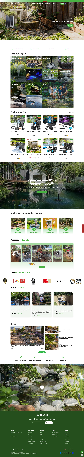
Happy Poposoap (43, 441)
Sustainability (30, 438)
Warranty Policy (67, 439)
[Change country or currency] (66, 3)
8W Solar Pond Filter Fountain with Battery (18, 131)
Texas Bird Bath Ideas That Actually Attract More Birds (65, 346)
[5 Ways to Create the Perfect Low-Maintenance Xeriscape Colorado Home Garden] (27, 335)
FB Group (41, 436)
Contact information (34, 453)
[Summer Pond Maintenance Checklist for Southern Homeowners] (51, 338)
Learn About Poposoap (42, 191)
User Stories (30, 436)
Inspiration (42, 439)
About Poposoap (40, 3)
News (41, 434)
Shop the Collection (68, 25)
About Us (29, 434)
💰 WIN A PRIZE (82, 229)
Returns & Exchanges (68, 445)
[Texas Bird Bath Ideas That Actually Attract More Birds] (51, 346)
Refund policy (12, 453)
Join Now (42, 267)
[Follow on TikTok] (20, 449)
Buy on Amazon (30, 443)
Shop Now (45, 1)
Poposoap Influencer (55, 432)
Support (54, 3)
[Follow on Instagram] (13, 449)
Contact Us (67, 434)
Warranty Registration (43, 443)
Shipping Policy (67, 441)
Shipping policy (28, 453)
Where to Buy (30, 439)
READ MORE (42, 348)
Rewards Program (55, 436)
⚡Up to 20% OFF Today (40, 1)
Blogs (41, 432)
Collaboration (47, 3)
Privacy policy (17, 453)
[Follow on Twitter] (22, 449)
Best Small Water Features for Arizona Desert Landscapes (66, 330)
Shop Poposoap (30, 432)
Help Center (67, 432)
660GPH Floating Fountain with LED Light (50, 131)
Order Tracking (67, 438)
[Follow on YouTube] (17, 449)
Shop (28, 3)
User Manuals (67, 436)
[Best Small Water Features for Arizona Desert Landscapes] (51, 329)
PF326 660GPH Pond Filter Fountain (50, 154)
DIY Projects (42, 438)
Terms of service (22, 453)
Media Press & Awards (31, 441)
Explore (33, 3)
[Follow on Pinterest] (15, 449)
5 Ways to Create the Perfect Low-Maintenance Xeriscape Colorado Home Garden (25, 346)
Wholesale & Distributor (56, 438)
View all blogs (42, 352)
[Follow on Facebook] (11, 449)
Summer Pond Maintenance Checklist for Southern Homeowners (66, 338)
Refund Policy (67, 443)
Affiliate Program (55, 434)
